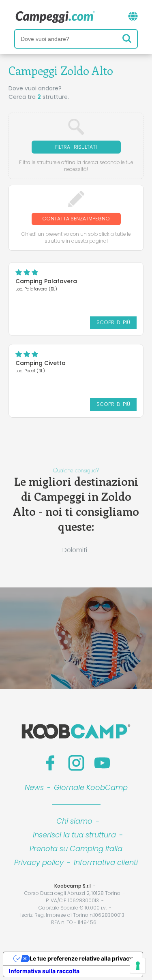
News (34, 787)
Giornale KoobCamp (91, 787)
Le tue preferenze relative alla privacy (81, 958)
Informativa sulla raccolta (44, 970)
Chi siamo (74, 821)
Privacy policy (39, 862)
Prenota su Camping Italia (76, 848)
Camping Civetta (40, 363)
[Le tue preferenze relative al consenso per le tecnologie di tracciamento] (138, 966)
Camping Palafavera (46, 281)
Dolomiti (74, 550)
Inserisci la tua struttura (74, 835)
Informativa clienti (106, 862)
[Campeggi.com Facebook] (50, 763)
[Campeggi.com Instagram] (76, 763)
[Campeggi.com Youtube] (102, 763)
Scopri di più (113, 322)
